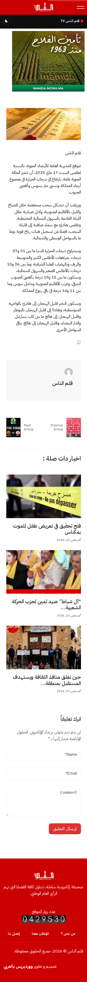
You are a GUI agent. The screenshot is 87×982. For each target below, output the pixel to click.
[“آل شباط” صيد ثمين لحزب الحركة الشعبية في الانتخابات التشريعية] (43, 572)
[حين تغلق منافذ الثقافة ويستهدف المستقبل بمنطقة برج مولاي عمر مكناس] (43, 647)
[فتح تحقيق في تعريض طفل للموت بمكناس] (43, 496)
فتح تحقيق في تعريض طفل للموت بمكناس (47, 529)
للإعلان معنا (40, 933)
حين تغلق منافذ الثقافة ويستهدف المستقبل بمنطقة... (47, 680)
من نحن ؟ (68, 933)
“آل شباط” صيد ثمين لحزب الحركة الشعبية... (46, 605)
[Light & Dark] (6, 21)
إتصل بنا (14, 933)
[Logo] (43, 11)
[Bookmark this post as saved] (79, 342)
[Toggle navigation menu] (81, 7)
